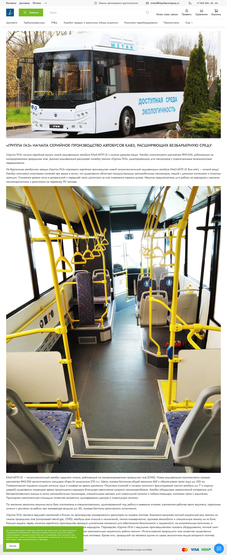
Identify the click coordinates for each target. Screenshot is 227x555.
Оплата (37, 3)
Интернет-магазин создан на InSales (134, 549)
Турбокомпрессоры (34, 22)
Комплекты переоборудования (141, 22)
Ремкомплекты (171, 22)
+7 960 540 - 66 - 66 (207, 3)
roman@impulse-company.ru (164, 3)
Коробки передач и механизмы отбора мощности (91, 22)
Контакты (11, 3)
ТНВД (54, 22)
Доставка (24, 3)
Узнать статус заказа (167, 14)
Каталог (34, 12)
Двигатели (11, 22)
